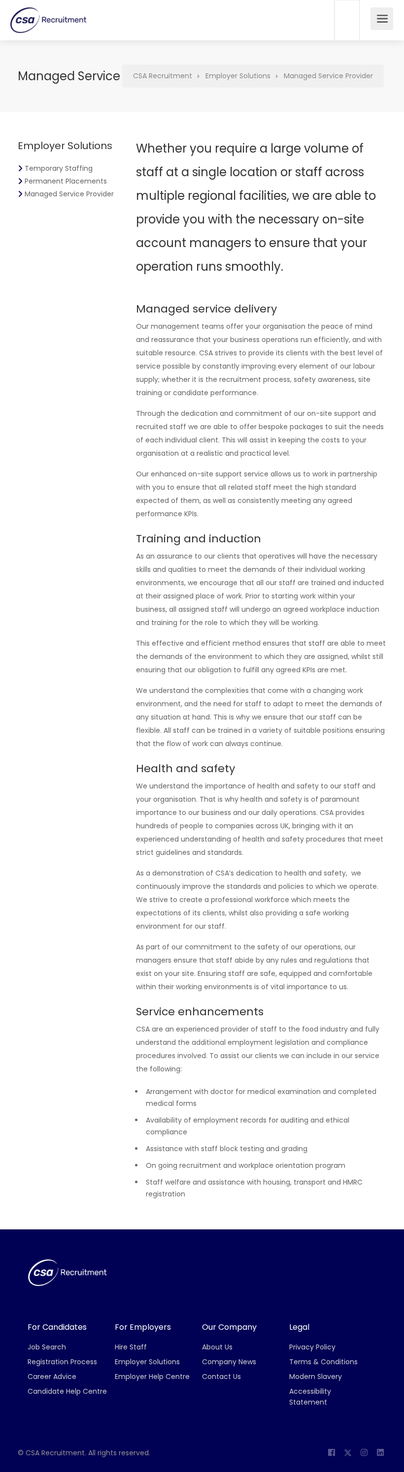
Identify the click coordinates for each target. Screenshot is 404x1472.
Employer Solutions (147, 1362)
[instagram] (364, 1453)
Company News (229, 1362)
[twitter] (347, 1453)
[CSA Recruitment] (49, 24)
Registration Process (62, 1362)
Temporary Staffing (59, 168)
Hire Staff (131, 1347)
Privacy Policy (312, 1347)
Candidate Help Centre (67, 1391)
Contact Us (221, 1376)
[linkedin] (380, 1453)
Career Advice (52, 1376)
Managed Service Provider (69, 194)
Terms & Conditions (323, 1362)
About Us (217, 1347)
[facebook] (331, 1453)
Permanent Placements (66, 181)
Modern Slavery (315, 1376)
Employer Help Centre (152, 1376)
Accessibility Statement (310, 1396)
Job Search (47, 1347)
